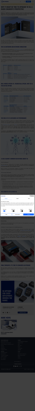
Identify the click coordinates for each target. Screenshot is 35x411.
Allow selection (17, 214)
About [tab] (29, 198)
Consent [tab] (6, 198)
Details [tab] (17, 198)
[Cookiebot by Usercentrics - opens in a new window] (30, 196)
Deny (6, 214)
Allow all (28, 214)
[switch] (13, 211)
